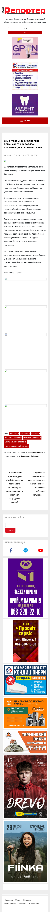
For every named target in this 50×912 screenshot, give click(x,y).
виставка (14, 433)
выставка (25, 433)
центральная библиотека (17, 446)
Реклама (23, 904)
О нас (17, 900)
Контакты (34, 904)
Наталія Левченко (13, 437)
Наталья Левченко (32, 437)
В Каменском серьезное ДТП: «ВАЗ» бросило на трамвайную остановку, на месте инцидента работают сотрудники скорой (14, 488)
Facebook (25, 456)
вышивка (35, 433)
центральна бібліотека (15, 442)
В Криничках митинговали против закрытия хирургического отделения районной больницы (36, 484)
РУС (25, 33)
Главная (9, 900)
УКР (25, 29)
